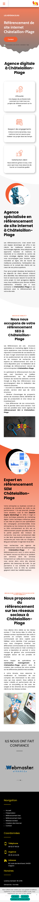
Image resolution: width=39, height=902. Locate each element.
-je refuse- (24, 896)
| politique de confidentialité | (20, 899)
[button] (6, 769)
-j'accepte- (15, 896)
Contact (11, 39)
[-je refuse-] (37, 895)
